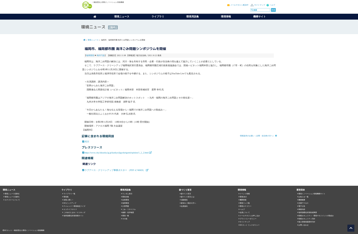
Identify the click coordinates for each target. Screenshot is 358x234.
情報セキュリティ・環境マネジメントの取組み (316, 216)
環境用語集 (192, 16)
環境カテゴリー (245, 206)
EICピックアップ (69, 203)
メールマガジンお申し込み (250, 216)
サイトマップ (259, 5)
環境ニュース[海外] (12, 197)
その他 (124, 219)
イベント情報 (245, 194)
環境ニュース (93, 40)
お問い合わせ (303, 225)
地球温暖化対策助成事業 (307, 212)
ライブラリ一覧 (69, 194)
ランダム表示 (127, 194)
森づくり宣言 (186, 194)
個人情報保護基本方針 (306, 222)
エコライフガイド (70, 209)
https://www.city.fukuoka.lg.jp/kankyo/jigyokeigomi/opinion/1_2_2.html (117, 152)
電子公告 (301, 206)
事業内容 (301, 209)
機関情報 (243, 200)
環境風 (66, 197)
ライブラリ (158, 16)
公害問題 (125, 206)
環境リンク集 (245, 203)
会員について (245, 212)
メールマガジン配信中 (239, 5)
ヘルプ (272, 5)
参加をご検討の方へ (188, 203)
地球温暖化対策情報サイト (73, 216)
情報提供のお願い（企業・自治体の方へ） (257, 136)
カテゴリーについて (12, 200)
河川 (87, 141)
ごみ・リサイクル (129, 209)
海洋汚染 (101, 55)
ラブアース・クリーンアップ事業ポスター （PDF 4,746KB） (115, 170)
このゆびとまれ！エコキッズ (74, 212)
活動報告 (184, 200)
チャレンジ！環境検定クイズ (74, 206)
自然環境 (125, 200)
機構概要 (301, 200)
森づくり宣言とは (187, 197)
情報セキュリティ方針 (306, 219)
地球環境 (90, 55)
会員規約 (184, 206)
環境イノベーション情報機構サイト (311, 194)
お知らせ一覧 (303, 197)
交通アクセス (303, 203)
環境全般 (125, 197)
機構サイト (259, 16)
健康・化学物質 (128, 212)
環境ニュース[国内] (12, 194)
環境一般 (125, 216)
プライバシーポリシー (248, 219)
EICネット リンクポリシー (250, 225)
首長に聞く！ (68, 200)
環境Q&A (243, 197)
